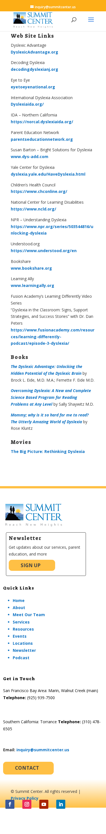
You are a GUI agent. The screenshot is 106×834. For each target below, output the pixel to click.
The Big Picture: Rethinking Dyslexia (48, 451)
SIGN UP (30, 565)
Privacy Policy (24, 798)
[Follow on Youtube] (43, 804)
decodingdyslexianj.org (34, 69)
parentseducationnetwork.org (42, 139)
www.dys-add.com (29, 156)
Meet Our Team (29, 614)
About (19, 607)
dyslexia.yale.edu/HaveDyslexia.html (48, 174)
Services (21, 622)
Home (19, 600)
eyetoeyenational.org (33, 87)
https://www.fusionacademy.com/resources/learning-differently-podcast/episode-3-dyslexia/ (52, 336)
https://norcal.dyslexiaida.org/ (42, 121)
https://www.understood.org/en (44, 250)
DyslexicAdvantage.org (34, 52)
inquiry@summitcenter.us (42, 749)
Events (20, 636)
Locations (23, 643)
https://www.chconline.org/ (39, 191)
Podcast (21, 657)
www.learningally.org (32, 285)
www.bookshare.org (31, 268)
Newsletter (24, 650)
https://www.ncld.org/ (33, 209)
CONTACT (27, 768)
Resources (23, 629)
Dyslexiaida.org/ (27, 104)
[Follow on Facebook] (9, 804)
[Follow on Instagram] (26, 804)
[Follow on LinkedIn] (60, 804)
